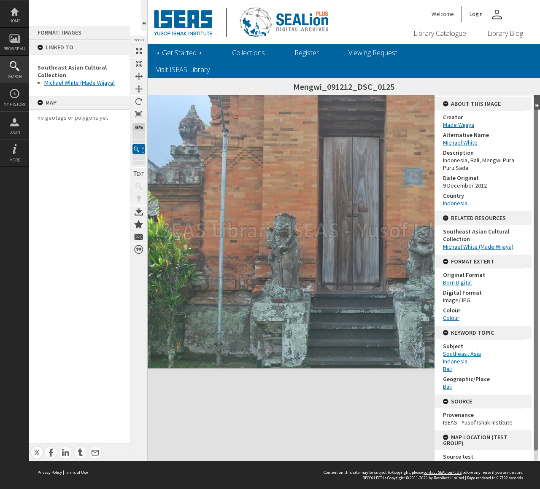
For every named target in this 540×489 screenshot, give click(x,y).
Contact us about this (138, 237)
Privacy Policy (50, 472)
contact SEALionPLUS (443, 472)
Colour (451, 318)
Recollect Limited (449, 478)
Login (14, 132)
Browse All (14, 48)
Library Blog (505, 33)
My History (14, 104)
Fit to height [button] (138, 89)
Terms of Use (76, 472)
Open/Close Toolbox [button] (144, 15)
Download (138, 211)
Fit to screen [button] (138, 63)
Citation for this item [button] (138, 249)
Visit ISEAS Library (183, 69)
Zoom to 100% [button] (138, 114)
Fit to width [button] (138, 76)
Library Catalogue (439, 33)
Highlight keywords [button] (138, 199)
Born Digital (457, 282)
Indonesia (455, 203)
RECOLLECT (372, 478)
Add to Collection (138, 224)
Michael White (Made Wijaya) (79, 82)
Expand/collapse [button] (537, 102)
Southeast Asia (462, 353)
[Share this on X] (36, 448)
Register (306, 52)
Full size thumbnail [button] (138, 51)
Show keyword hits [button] (138, 186)
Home (14, 21)
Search (15, 76)
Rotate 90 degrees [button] (138, 101)
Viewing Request (372, 52)
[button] (138, 149)
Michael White (460, 142)
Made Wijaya (458, 125)
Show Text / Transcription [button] (138, 173)
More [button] (14, 160)
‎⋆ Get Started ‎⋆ (179, 52)
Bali (447, 369)
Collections (248, 52)
